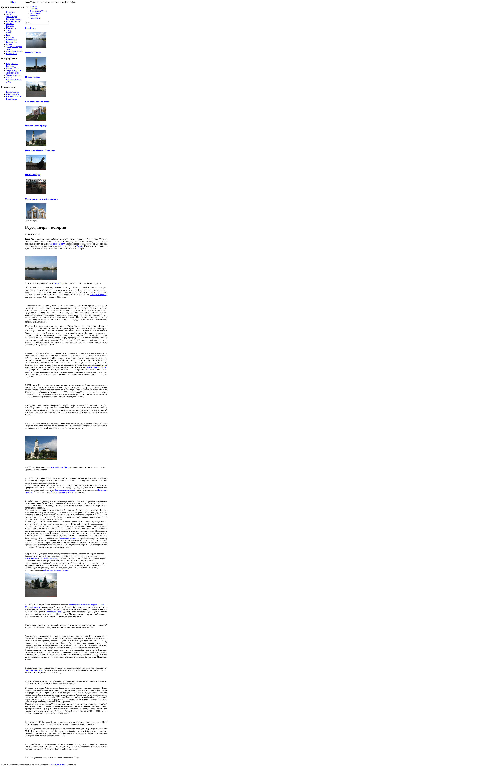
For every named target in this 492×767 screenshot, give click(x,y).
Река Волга (30, 28)
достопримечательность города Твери (86, 605)
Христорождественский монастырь (41, 199)
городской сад (54, 612)
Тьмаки (80, 246)
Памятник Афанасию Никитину (40, 150)
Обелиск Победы (33, 52)
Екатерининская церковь (62, 492)
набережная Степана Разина (55, 570)
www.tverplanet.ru (57, 765)
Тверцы (53, 244)
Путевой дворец (32, 77)
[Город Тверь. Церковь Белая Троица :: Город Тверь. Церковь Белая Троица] (41, 459)
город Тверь (59, 283)
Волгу (61, 244)
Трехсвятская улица (34, 670)
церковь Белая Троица (60, 467)
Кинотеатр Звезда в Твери (37, 101)
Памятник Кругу (33, 175)
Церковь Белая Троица (36, 126)
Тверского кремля (98, 295)
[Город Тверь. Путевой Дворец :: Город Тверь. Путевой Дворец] (41, 596)
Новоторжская (31, 558)
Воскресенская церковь (65, 490)
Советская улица (67, 538)
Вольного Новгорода (49, 558)
